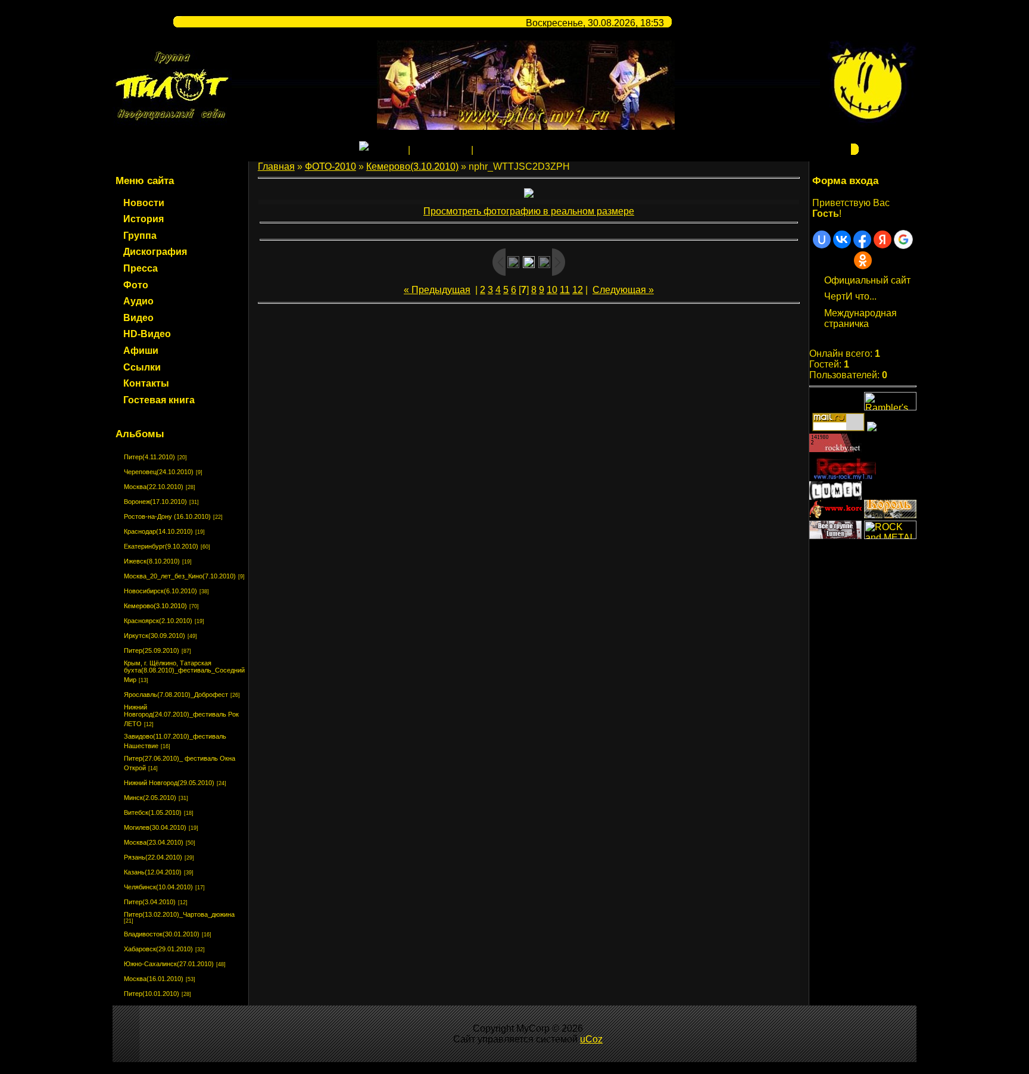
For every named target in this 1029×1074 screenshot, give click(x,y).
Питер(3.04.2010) (150, 901)
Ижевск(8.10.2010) (152, 561)
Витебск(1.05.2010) (153, 812)
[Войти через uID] (822, 239)
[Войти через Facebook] (862, 239)
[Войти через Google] (903, 239)
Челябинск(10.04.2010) (158, 887)
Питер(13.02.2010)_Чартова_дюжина (179, 914)
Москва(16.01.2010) (153, 978)
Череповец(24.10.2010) (159, 471)
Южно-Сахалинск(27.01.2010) (169, 963)
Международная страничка (860, 318)
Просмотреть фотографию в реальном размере (528, 211)
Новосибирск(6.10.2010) (160, 590)
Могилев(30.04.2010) (155, 827)
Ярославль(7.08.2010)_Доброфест (176, 694)
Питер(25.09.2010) (151, 650)
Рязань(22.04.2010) (153, 857)
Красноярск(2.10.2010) (158, 620)
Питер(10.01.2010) (151, 993)
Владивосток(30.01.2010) (161, 934)
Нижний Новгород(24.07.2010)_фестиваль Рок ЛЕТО (181, 715)
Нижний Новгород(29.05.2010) (169, 782)
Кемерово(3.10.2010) (155, 605)
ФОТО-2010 (330, 166)
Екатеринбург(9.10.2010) (161, 546)
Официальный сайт (867, 280)
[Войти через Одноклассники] (863, 260)
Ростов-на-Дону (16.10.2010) (167, 516)
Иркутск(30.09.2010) (154, 635)
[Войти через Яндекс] (882, 239)
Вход (487, 150)
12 (577, 290)
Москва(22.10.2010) (153, 486)
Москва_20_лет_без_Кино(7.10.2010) (180, 576)
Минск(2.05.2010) (150, 797)
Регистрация (441, 150)
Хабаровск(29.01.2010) (158, 948)
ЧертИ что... (850, 296)
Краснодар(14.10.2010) (158, 531)
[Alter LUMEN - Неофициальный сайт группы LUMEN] (835, 496)
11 (565, 290)
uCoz (591, 1039)
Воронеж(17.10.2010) (155, 501)
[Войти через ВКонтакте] (842, 239)
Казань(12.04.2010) (153, 872)
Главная (387, 150)
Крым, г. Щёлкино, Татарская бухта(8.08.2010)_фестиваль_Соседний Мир (184, 671)
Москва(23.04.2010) (153, 842)
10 (552, 290)
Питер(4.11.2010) (149, 456)
